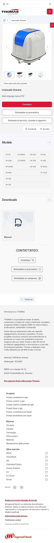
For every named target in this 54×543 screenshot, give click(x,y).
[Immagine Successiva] (47, 46)
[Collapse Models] (49, 142)
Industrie (9, 429)
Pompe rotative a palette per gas (20, 405)
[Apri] (50, 11)
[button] (27, 142)
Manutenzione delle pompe (17, 443)
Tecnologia (11, 432)
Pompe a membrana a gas (17, 397)
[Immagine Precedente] (6, 46)
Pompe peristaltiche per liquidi (18, 415)
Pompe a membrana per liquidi (19, 412)
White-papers (12, 436)
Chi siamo (10, 425)
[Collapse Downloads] (49, 199)
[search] (50, 4)
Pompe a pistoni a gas (15, 401)
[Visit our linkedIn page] (14, 487)
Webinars (10, 440)
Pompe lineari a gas (14, 408)
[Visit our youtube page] (21, 487)
